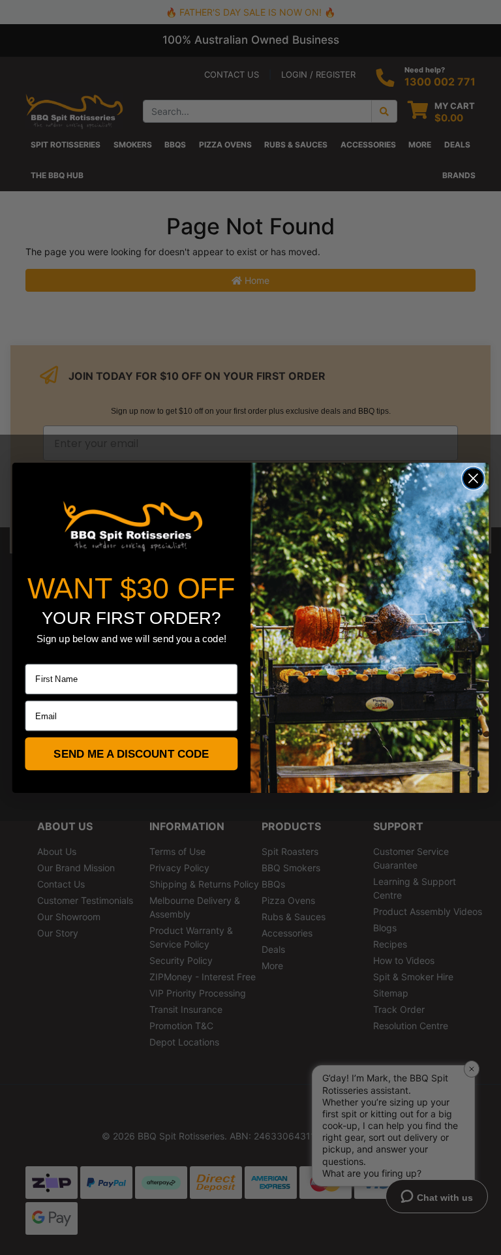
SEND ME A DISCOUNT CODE (131, 753)
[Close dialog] (473, 478)
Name (36, 655)
